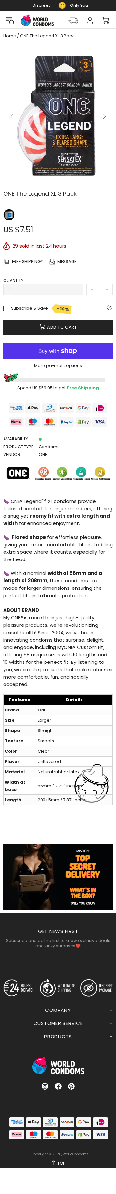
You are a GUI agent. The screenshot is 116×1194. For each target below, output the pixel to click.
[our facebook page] (58, 1086)
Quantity (13, 280)
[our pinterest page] (71, 1086)
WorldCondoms (37, 20)
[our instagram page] (45, 1086)
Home (9, 36)
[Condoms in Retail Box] (9, 215)
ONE (43, 454)
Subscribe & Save (40, 308)
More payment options (58, 365)
